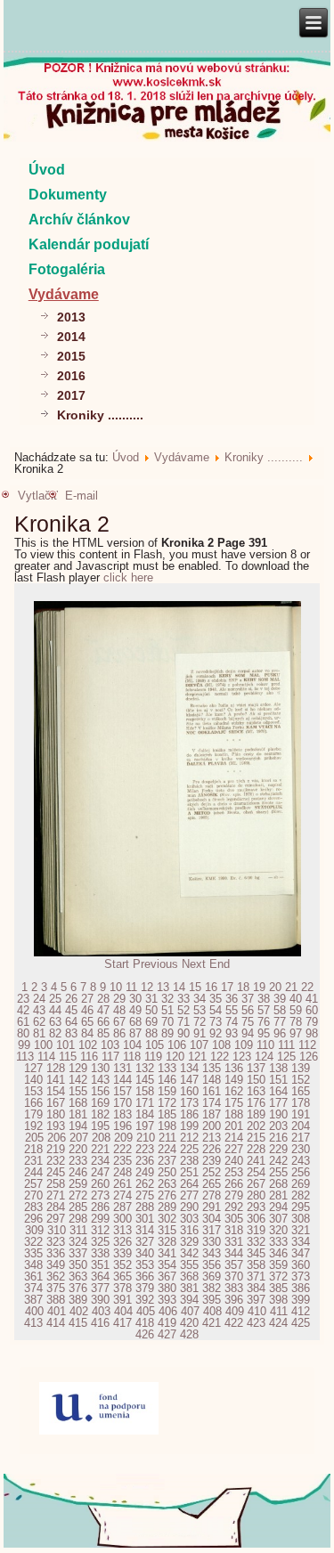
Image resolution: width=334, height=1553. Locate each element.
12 (147, 987)
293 (256, 1207)
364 (100, 1276)
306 (256, 1218)
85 (103, 1033)
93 (231, 1033)
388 (55, 1299)
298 (78, 1218)
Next (194, 964)
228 (256, 1149)
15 (195, 987)
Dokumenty (68, 194)
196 (122, 1126)
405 (145, 1311)
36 (231, 998)
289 (167, 1207)
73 (215, 1022)
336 (55, 1253)
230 (300, 1149)
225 (189, 1149)
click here (128, 577)
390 (100, 1299)
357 (233, 1265)
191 (300, 1114)
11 (131, 987)
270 (33, 1195)
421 (211, 1322)
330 (211, 1241)
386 (300, 1288)
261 (122, 1184)
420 (189, 1322)
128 (55, 1068)
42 (23, 1010)
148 (211, 1079)
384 (256, 1288)
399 (300, 1299)
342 (189, 1253)
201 (233, 1126)
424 (278, 1322)
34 (199, 998)
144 (122, 1079)
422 (233, 1322)
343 (211, 1253)
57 (263, 1010)
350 (78, 1265)
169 (100, 1103)
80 (23, 1033)
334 (300, 1241)
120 (175, 1056)
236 (144, 1160)
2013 (71, 317)
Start (116, 964)
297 (55, 1218)
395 (211, 1299)
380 (167, 1288)
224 (167, 1149)
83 (71, 1033)
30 (135, 998)
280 (256, 1195)
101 (65, 1045)
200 (211, 1126)
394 (189, 1299)
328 (167, 1241)
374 (33, 1288)
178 (300, 1103)
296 (33, 1218)
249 (144, 1172)
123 (241, 1056)
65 (87, 1022)
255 (278, 1172)
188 (233, 1114)
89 (167, 1033)
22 (307, 987)
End (219, 964)
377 (100, 1288)
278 (211, 1195)
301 (144, 1218)
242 (278, 1160)
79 (311, 1022)
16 (211, 987)
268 (278, 1184)
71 (183, 1022)
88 (151, 1033)
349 (55, 1265)
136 (233, 1068)
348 (33, 1265)
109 (243, 1045)
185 (167, 1114)
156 (100, 1091)
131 (122, 1068)
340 (144, 1253)
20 (275, 987)
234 (100, 1160)
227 (233, 1149)
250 (167, 1172)
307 (278, 1218)
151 (278, 1079)
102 (87, 1045)
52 (183, 1010)
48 (119, 1010)
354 (167, 1265)
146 (167, 1079)
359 (278, 1265)
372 (278, 1276)
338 (100, 1253)
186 (189, 1114)
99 (24, 1045)
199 (189, 1126)
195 (100, 1126)
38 (263, 998)
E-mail (81, 495)
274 (122, 1195)
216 (278, 1137)
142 (78, 1079)
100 (43, 1045)
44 (55, 1010)
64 (71, 1022)
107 (199, 1045)
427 (167, 1334)
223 (144, 1149)
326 (122, 1241)
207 (78, 1137)
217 (300, 1137)
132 (144, 1068)
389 (78, 1299)
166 (33, 1103)
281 (278, 1195)
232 (55, 1160)
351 (100, 1265)
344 (233, 1253)
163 (256, 1091)
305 (233, 1218)
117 (110, 1056)
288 (144, 1207)
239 (211, 1160)
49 (135, 1010)
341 (167, 1253)
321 (300, 1230)
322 (33, 1241)
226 (211, 1149)
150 (256, 1079)
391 (122, 1299)
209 (123, 1137)
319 (256, 1230)
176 (256, 1103)
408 (212, 1311)
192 (33, 1126)
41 (311, 998)
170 (122, 1103)
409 (234, 1311)
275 (144, 1195)
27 (87, 998)
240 (233, 1160)
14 (179, 987)
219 (55, 1149)
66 (103, 1022)
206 (56, 1137)
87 (135, 1033)
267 (256, 1184)
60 (311, 1010)
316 (189, 1230)
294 (278, 1207)
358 (256, 1265)
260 (100, 1184)
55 (231, 1010)
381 (189, 1288)
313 (122, 1230)
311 (78, 1230)
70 (167, 1022)
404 (123, 1311)
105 (154, 1045)
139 (300, 1068)
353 (144, 1265)
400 (34, 1311)
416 (100, 1322)
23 (23, 998)
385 (278, 1288)
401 (56, 1311)
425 (300, 1322)
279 (233, 1195)
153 (33, 1091)
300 (122, 1218)
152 (300, 1079)
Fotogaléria (67, 269)
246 (78, 1172)
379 (144, 1288)
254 (256, 1172)
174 (211, 1103)
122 (219, 1056)
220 (78, 1149)
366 (144, 1276)
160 (189, 1091)
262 (144, 1184)
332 (256, 1241)
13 (163, 987)
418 (144, 1322)
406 (168, 1311)
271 (55, 1195)
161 (211, 1091)
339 (122, 1253)
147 (189, 1079)
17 (227, 987)
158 (144, 1091)
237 (167, 1160)
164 (278, 1091)
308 (300, 1218)
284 (55, 1207)
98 (311, 1033)
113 (25, 1056)
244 (33, 1172)
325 (100, 1241)
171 (144, 1103)
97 (295, 1033)
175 (233, 1103)
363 (78, 1276)
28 (103, 998)
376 (78, 1288)
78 (295, 1022)
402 (78, 1311)
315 (167, 1230)
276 (167, 1195)
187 (211, 1114)
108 (221, 1045)
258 (55, 1184)
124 (264, 1056)
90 (183, 1033)
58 (279, 1010)
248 (122, 1172)
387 (33, 1299)
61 (23, 1022)
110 (265, 1045)
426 (144, 1334)
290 (189, 1207)
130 (100, 1068)
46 (87, 1010)
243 (300, 1160)
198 (167, 1126)
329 (189, 1241)
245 (55, 1172)
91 (199, 1033)
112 (307, 1045)
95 (263, 1033)
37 (247, 998)
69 (151, 1022)
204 (300, 1126)
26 (71, 998)
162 (233, 1091)
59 (295, 1010)
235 (122, 1160)
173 (189, 1103)
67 (119, 1022)
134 (189, 1068)
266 (233, 1184)
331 (233, 1241)
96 (279, 1033)
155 (78, 1091)
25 (55, 998)
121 (197, 1056)
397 (256, 1299)
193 (55, 1126)
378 (122, 1288)
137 (256, 1068)
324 (78, 1241)
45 (71, 1010)
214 (233, 1137)
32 (167, 998)
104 (132, 1045)
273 (100, 1195)
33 (183, 998)
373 (300, 1276)
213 (211, 1137)
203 (278, 1126)
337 (78, 1253)
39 (279, 998)
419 (167, 1322)
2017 (71, 395)
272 (78, 1195)
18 (243, 987)
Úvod (47, 169)
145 (144, 1079)
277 (189, 1195)
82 (55, 1033)
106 (176, 1045)
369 (211, 1276)
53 (199, 1010)
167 (55, 1103)
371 (256, 1276)
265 (211, 1184)
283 (33, 1207)
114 (46, 1056)
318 (233, 1230)
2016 (71, 376)
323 (55, 1241)
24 (39, 998)
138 (278, 1068)
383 (233, 1288)
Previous (155, 964)
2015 (71, 356)
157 (122, 1091)
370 (233, 1276)
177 (278, 1103)
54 (215, 1010)
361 (33, 1276)
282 (300, 1195)
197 (144, 1126)
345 (256, 1253)
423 (256, 1322)
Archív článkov (79, 219)
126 (308, 1056)
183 (122, 1114)
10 (116, 987)
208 (101, 1137)
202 (256, 1126)
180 (55, 1114)
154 (55, 1091)
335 (33, 1253)
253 (233, 1172)
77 (279, 1022)
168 (78, 1103)
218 (33, 1149)
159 (167, 1091)
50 (151, 1010)
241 (256, 1160)
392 (144, 1299)
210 (145, 1137)
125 (286, 1056)
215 (256, 1137)
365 (122, 1276)
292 (233, 1207)
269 (300, 1184)
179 (33, 1114)
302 (167, 1218)
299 (100, 1218)
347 (300, 1253)
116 (89, 1056)
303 (189, 1218)
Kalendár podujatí (89, 244)
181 (78, 1114)
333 (278, 1241)
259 (78, 1184)
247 (100, 1172)
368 (189, 1276)
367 (167, 1276)
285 (78, 1207)
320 (278, 1230)
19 (259, 987)
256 (300, 1172)
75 (247, 1022)
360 (300, 1265)
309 (34, 1230)
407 (190, 1311)
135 (211, 1068)
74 (231, 1022)
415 (78, 1322)
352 (122, 1265)
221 (100, 1149)
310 (56, 1230)
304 (211, 1218)
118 (132, 1056)
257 (33, 1184)
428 (189, 1334)
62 (39, 1022)
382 (211, 1288)
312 (100, 1230)
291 (211, 1207)
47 (103, 1010)
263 (167, 1184)
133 (167, 1068)
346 (278, 1253)
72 (199, 1022)
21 (291, 987)
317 (211, 1230)
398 (278, 1299)
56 (247, 1010)
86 (119, 1033)
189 (256, 1114)
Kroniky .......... (100, 415)
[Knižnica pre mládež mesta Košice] (167, 1544)
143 (100, 1079)
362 (55, 1276)
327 (144, 1241)
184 (144, 1114)
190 (278, 1114)
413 (33, 1322)
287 (122, 1207)
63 (55, 1022)
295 (300, 1207)
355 (189, 1265)
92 (215, 1033)
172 (167, 1103)
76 (263, 1022)
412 (300, 1311)
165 (300, 1091)
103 (110, 1045)
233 (78, 1160)
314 (144, 1230)
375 (55, 1288)
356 (211, 1265)
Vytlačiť (38, 495)
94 (247, 1033)
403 (101, 1311)
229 (278, 1149)
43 (39, 1010)
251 (189, 1172)
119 (153, 1056)
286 (100, 1207)
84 (87, 1033)
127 (33, 1068)
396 (233, 1299)
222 (122, 1149)
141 (55, 1079)
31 (151, 998)
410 (257, 1311)
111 (286, 1045)
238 (189, 1160)
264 (189, 1184)
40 (295, 998)
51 (167, 1010)
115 (68, 1056)
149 (233, 1079)
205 (34, 1137)
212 (189, 1137)
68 (135, 1022)
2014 (71, 336)
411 (279, 1311)
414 (55, 1322)
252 (211, 1172)
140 (33, 1079)
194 (78, 1126)
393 (167, 1299)
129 (78, 1068)
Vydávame (64, 294)
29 (119, 998)
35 (215, 998)
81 (39, 1033)
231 (33, 1160)
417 (122, 1322)
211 (167, 1137)
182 (100, 1114)
